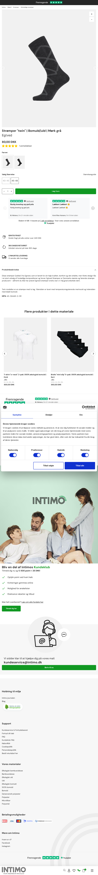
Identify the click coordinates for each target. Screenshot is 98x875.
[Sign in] (69, 870)
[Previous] (5, 353)
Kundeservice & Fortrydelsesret (15, 730)
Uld (3, 780)
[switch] (37, 455)
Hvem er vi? (6, 839)
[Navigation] (92, 870)
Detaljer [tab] (49, 415)
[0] (83, 870)
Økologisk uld (7, 777)
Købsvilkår (6, 743)
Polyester (5, 797)
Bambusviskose (8, 774)
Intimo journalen (8, 698)
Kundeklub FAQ (8, 740)
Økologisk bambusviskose (12, 770)
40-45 (6, 180)
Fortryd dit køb (8, 733)
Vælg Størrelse (8, 174)
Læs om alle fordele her (32, 602)
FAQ (3, 737)
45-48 (15, 180)
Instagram (6, 846)
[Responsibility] (79, 870)
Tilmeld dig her (11, 608)
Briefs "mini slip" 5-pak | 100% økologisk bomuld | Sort (72, 375)
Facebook (6, 843)
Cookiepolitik (7, 747)
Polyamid (5, 804)
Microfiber (6, 800)
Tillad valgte (48, 465)
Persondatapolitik (9, 750)
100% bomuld (7, 787)
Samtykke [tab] (17, 415)
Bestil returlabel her (10, 753)
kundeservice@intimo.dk (23, 662)
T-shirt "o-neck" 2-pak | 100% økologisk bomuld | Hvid (25, 375)
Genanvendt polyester (11, 794)
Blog (3, 701)
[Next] (93, 353)
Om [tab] (81, 415)
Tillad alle (80, 465)
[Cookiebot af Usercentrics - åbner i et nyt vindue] (84, 407)
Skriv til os (49, 667)
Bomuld (5, 790)
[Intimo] (14, 870)
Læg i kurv (56, 191)
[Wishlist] (74, 870)
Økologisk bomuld (9, 784)
